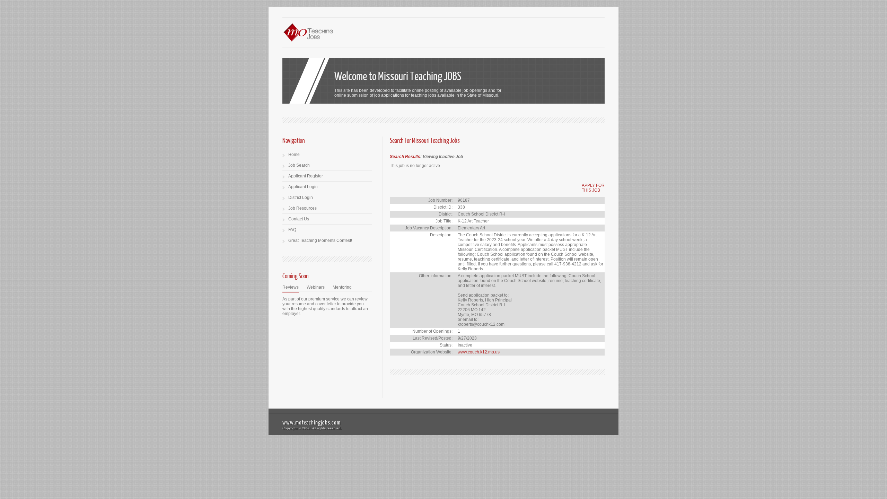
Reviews (290, 287)
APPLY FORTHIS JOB (593, 188)
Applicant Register (305, 176)
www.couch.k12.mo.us (479, 352)
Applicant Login (303, 186)
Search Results (405, 156)
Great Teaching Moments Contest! (320, 240)
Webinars (316, 287)
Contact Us (298, 219)
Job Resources (302, 208)
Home (294, 154)
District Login (300, 197)
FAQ (292, 229)
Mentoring (342, 287)
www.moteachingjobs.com (311, 422)
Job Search (299, 165)
